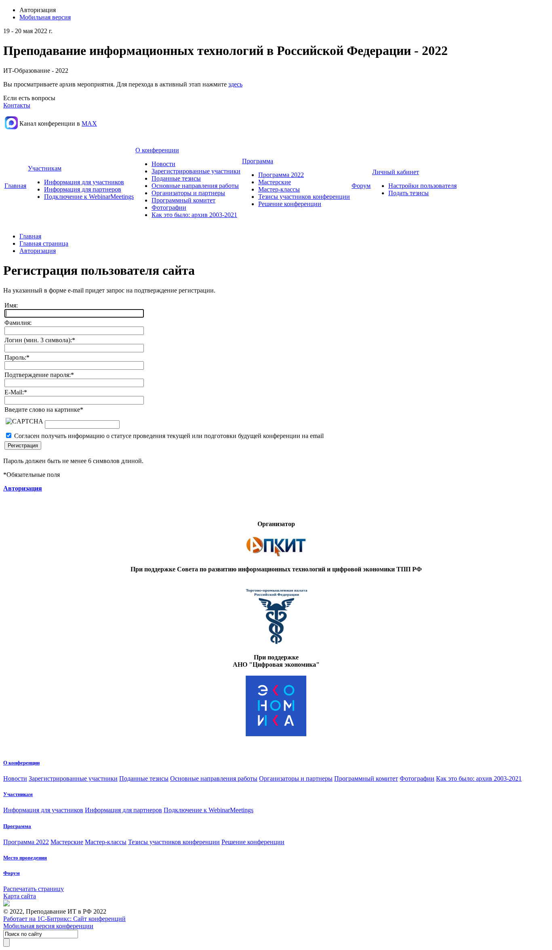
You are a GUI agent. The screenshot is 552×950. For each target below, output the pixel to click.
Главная (15, 185)
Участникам (44, 168)
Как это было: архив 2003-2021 (194, 214)
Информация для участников (84, 182)
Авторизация (37, 250)
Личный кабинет (395, 172)
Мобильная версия (45, 17)
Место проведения (25, 858)
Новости (163, 163)
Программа (257, 161)
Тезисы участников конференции (304, 196)
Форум (361, 185)
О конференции (157, 150)
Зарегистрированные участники (196, 171)
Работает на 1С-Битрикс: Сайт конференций (64, 918)
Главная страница (43, 243)
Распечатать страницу (33, 888)
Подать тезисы (408, 193)
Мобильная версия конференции (48, 926)
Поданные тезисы (176, 178)
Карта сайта (19, 896)
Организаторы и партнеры (188, 193)
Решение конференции (289, 203)
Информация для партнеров (82, 189)
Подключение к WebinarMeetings (89, 196)
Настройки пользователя (422, 185)
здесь (235, 84)
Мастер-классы (279, 189)
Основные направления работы (195, 185)
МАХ (89, 123)
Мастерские (274, 182)
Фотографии (169, 207)
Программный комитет (183, 200)
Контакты (16, 105)
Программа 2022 (281, 174)
